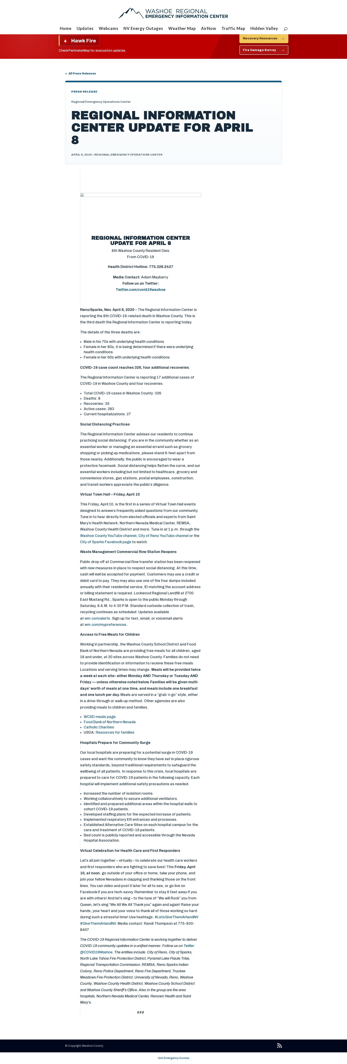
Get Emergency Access (173, 1058)
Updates (85, 29)
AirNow (208, 29)
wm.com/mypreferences (105, 625)
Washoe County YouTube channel (108, 536)
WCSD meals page (100, 717)
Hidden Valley (264, 29)
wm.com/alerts (97, 618)
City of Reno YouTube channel (163, 536)
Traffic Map (233, 29)
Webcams (108, 29)
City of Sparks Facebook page (105, 542)
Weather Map (182, 29)
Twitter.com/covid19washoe (140, 290)
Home (65, 29)
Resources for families (115, 732)
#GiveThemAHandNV (98, 923)
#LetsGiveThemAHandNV (176, 917)
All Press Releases (82, 73)
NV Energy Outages (143, 29)
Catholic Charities (99, 727)
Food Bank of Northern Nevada (110, 722)
